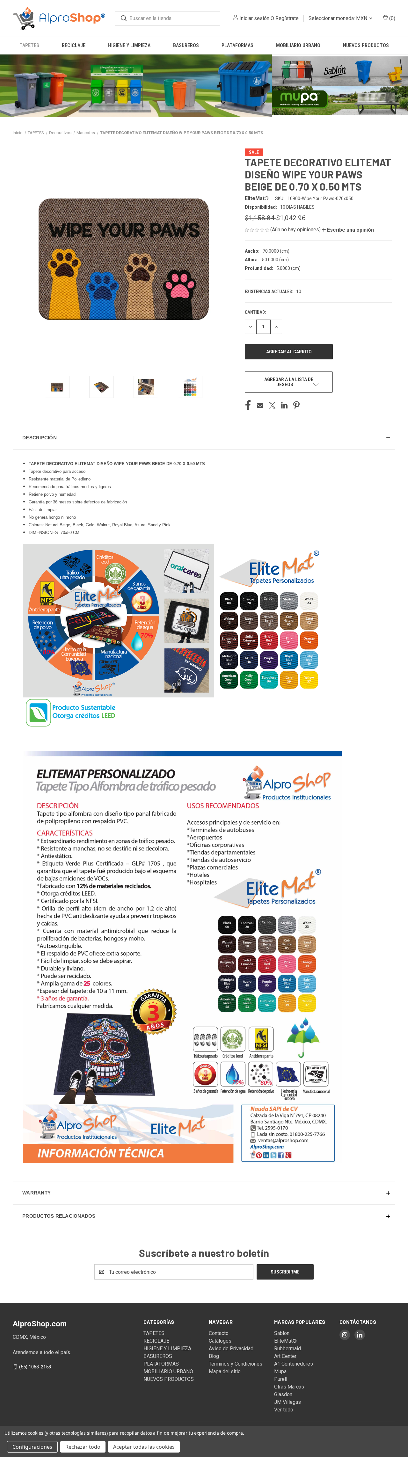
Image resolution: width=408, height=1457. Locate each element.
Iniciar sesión (254, 18)
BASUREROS (186, 45)
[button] (136, 85)
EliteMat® (285, 1341)
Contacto (219, 1333)
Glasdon (283, 1394)
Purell (280, 1379)
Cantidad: (255, 312)
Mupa (280, 1371)
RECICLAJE (73, 45)
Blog (214, 1356)
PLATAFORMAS (237, 45)
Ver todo (283, 1410)
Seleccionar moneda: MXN (338, 18)
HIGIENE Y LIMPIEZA (129, 45)
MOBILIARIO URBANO (298, 45)
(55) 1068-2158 (35, 1367)
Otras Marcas (289, 1387)
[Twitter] (272, 405)
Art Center (285, 1356)
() (391, 18)
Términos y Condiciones (235, 1364)
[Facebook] (248, 405)
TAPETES (29, 45)
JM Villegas (287, 1402)
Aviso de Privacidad (231, 1348)
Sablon (281, 1333)
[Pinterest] (296, 405)
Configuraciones (32, 1446)
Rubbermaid (287, 1348)
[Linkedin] (284, 405)
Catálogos (220, 1341)
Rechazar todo (82, 1446)
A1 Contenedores (293, 1364)
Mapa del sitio (225, 1371)
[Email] (260, 405)
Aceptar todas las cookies (144, 1446)
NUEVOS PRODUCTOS (366, 45)
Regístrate (287, 18)
